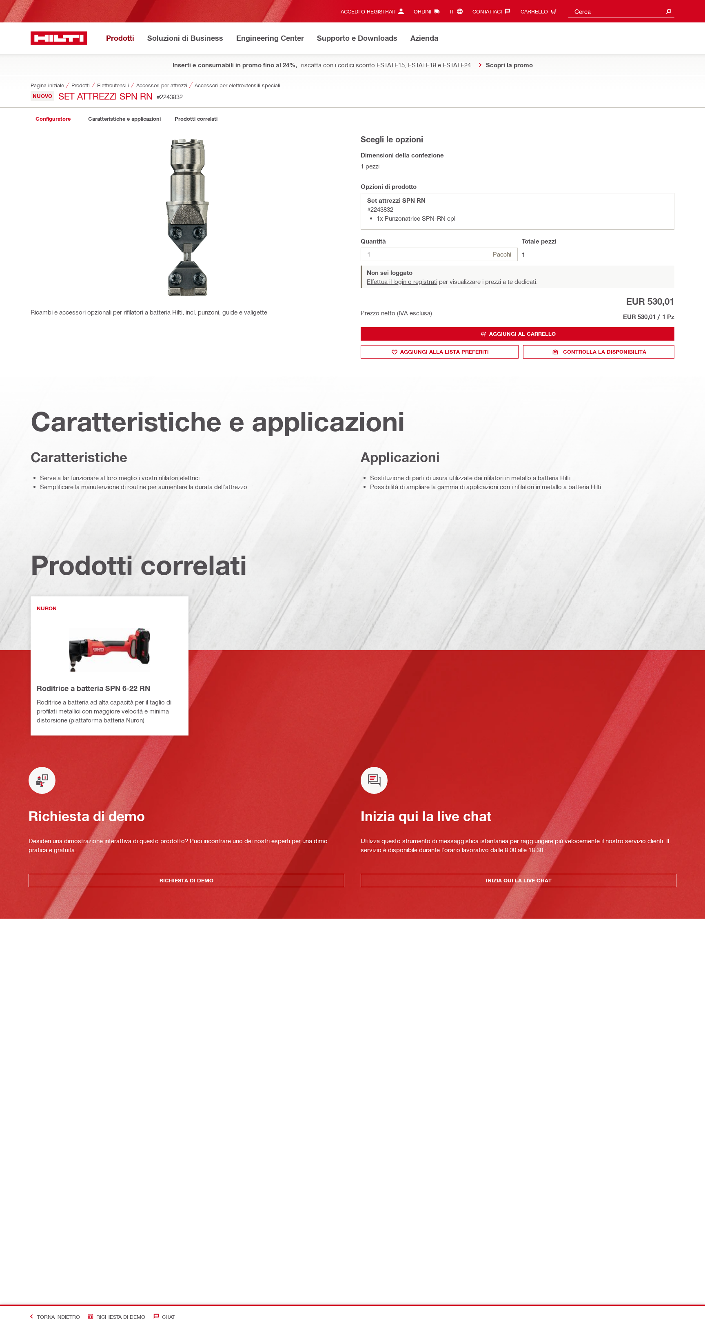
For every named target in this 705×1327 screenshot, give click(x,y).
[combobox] (621, 11)
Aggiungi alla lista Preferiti (444, 351)
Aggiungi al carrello (522, 333)
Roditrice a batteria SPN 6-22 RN (93, 688)
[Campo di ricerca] (668, 11)
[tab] (53, 119)
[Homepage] (59, 38)
